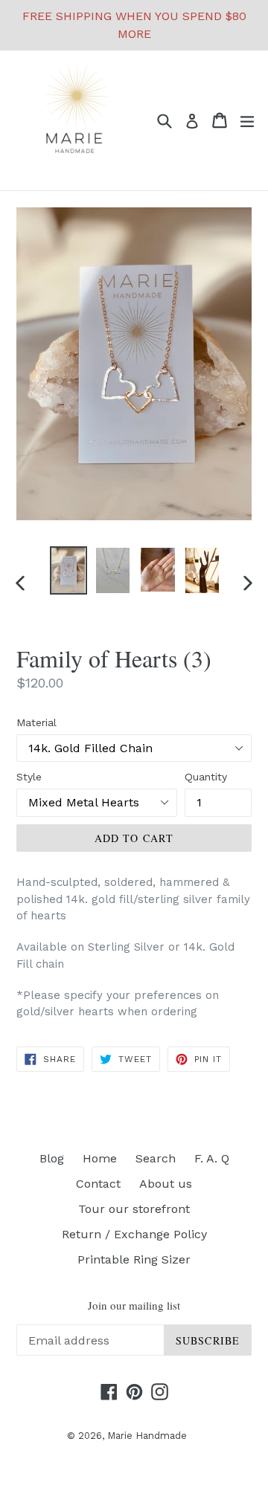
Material (36, 722)
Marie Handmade (147, 1435)
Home (100, 1158)
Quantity (206, 777)
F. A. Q (211, 1158)
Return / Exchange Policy (134, 1234)
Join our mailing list (134, 1305)
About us (165, 1184)
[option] (68, 570)
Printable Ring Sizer (134, 1259)
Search (155, 1158)
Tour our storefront (134, 1209)
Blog (51, 1158)
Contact (98, 1184)
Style (29, 777)
